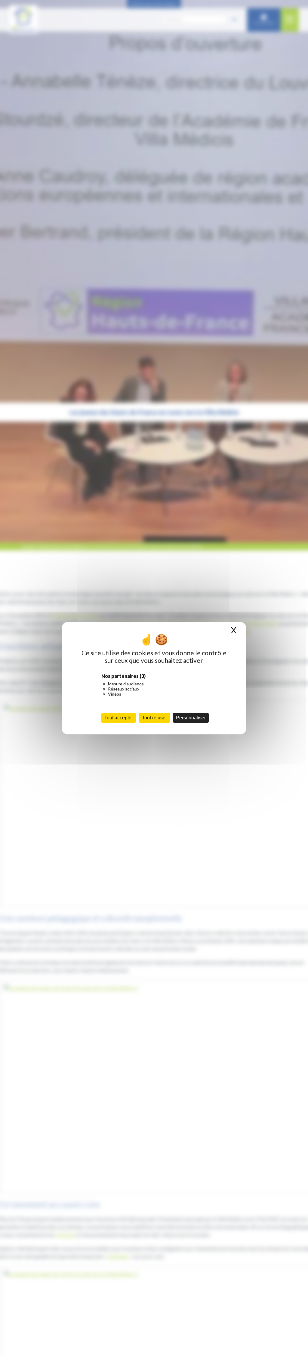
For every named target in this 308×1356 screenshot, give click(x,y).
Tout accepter (118, 717)
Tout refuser (154, 717)
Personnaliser (191, 717)
